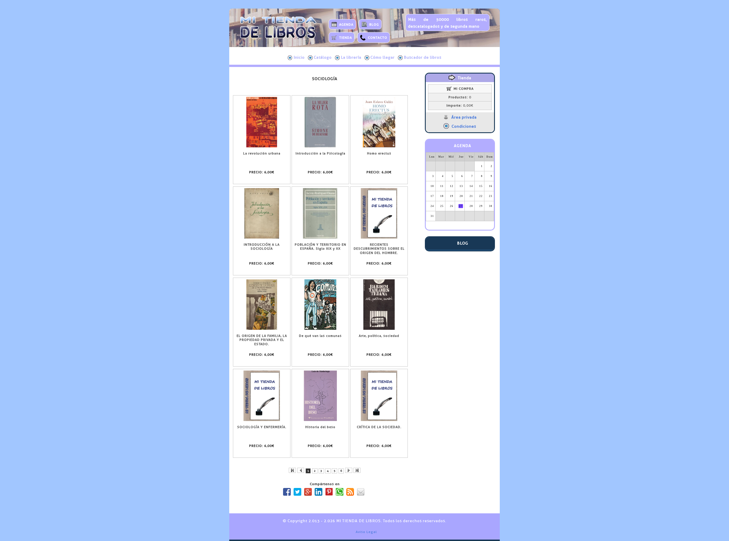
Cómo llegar (382, 57)
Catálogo (323, 57)
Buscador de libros (422, 57)
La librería (351, 57)
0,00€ (460, 105)
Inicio (299, 57)
